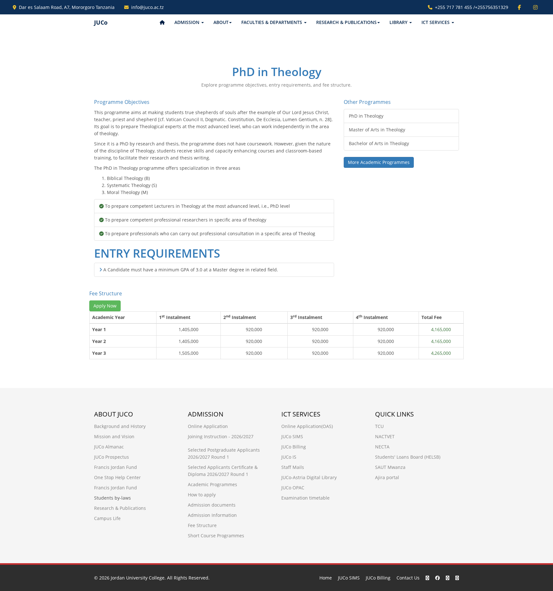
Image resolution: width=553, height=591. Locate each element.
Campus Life (107, 518)
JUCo (101, 22)
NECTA (382, 447)
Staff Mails (292, 467)
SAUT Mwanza (390, 467)
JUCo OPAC (292, 488)
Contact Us (408, 578)
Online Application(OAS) (307, 426)
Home (325, 578)
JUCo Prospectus (111, 457)
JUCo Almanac (109, 447)
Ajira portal (387, 477)
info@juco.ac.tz (147, 7)
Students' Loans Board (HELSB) (407, 457)
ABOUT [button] (220, 22)
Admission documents (212, 505)
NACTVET (385, 436)
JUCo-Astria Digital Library (309, 477)
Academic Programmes (212, 484)
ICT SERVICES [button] (436, 22)
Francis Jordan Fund (115, 467)
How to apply (202, 495)
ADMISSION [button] (187, 22)
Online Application (208, 426)
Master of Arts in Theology (377, 130)
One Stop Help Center (117, 477)
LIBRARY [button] (399, 22)
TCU (379, 426)
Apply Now (104, 306)
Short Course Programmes (216, 536)
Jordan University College (137, 578)
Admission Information (212, 515)
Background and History (120, 426)
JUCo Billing (293, 447)
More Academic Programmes (379, 162)
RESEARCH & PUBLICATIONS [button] (346, 22)
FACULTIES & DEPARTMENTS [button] (272, 22)
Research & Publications (120, 508)
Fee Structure (202, 525)
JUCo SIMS (292, 436)
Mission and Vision (114, 436)
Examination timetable (305, 498)
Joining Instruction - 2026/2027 (220, 436)
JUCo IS (288, 457)
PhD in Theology (366, 116)
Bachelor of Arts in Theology (379, 143)
